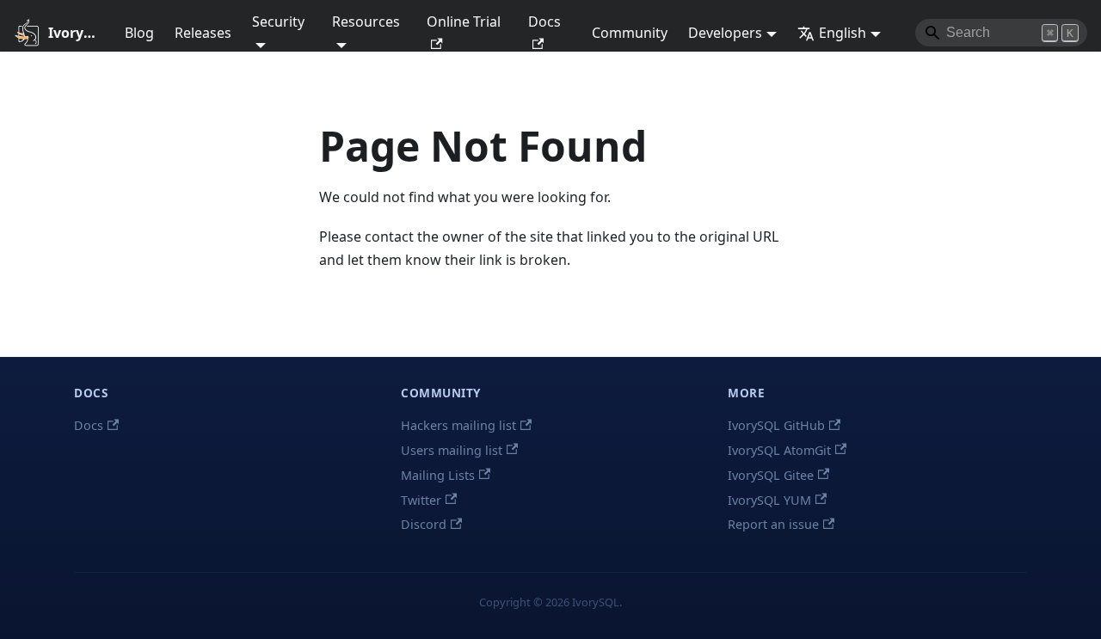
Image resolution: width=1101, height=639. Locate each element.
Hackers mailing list (458, 425)
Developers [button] (725, 32)
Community (629, 32)
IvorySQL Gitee (771, 475)
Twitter (421, 500)
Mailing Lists (438, 475)
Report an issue (773, 524)
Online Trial (464, 21)
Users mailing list (451, 450)
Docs (544, 21)
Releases (203, 32)
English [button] (842, 32)
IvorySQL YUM (769, 500)
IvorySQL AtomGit (779, 450)
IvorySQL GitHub (776, 425)
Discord (423, 524)
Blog (139, 32)
